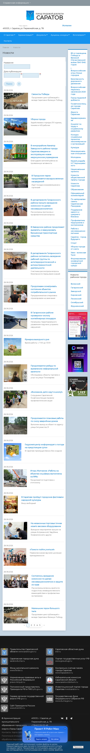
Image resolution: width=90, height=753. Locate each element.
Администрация (25, 35)
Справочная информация (16, 3)
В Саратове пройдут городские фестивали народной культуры (42, 498)
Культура (75, 147)
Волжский (75, 284)
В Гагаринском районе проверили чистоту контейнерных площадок (43, 316)
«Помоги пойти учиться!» (42, 549)
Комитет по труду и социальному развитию (77, 127)
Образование (77, 189)
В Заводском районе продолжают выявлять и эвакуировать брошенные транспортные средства (47, 231)
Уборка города (38, 119)
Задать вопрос (41, 739)
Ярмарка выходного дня (37, 339)
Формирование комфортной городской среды (78, 262)
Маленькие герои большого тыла (46, 609)
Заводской (76, 291)
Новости (16, 47)
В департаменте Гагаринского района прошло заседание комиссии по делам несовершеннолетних (46, 204)
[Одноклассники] (67, 718)
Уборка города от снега (78, 247)
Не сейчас (55, 739)
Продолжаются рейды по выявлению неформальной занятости (44, 369)
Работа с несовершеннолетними (78, 230)
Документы (41, 35)
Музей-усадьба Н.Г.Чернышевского (78, 163)
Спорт (74, 243)
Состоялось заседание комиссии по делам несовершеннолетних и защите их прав (47, 580)
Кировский (76, 295)
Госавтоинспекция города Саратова (78, 106)
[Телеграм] (72, 718)
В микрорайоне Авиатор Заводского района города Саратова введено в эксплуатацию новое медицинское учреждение (44, 151)
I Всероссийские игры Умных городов (78, 71)
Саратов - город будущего (78, 238)
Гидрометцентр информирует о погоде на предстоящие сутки (44, 446)
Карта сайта (17, 732)
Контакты (8, 41)
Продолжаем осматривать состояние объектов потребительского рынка (44, 289)
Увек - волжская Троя (78, 253)
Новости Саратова (75, 184)
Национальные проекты (78, 170)
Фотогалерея (78, 35)
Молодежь (76, 157)
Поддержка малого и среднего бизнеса (76, 213)
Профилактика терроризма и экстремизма (78, 222)
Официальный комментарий (77, 194)
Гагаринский (77, 288)
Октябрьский (77, 302)
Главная (6, 47)
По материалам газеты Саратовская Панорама (78, 202)
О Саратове (9, 35)
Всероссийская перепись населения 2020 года (78, 90)
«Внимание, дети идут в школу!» (47, 392)
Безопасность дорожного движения (77, 81)
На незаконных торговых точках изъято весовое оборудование (46, 524)
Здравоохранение (78, 119)
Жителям (66, 25)
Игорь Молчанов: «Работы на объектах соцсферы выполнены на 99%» (46, 474)
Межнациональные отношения (78, 152)
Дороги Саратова (75, 113)
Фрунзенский (77, 306)
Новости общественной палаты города (78, 177)
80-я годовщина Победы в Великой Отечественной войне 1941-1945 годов (78, 59)
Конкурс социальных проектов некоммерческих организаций (78, 139)
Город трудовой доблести (78, 99)
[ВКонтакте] (62, 718)
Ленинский (76, 299)
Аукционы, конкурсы (59, 35)
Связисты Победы (40, 94)
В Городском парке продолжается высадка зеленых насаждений (47, 179)
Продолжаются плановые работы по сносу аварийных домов (47, 419)
